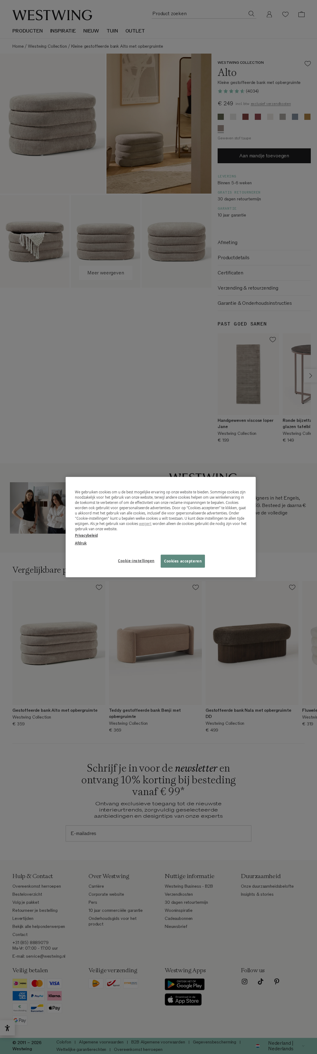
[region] (161, 527)
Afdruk (81, 543)
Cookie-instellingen (136, 560)
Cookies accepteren (183, 561)
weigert (145, 523)
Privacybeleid (86, 535)
